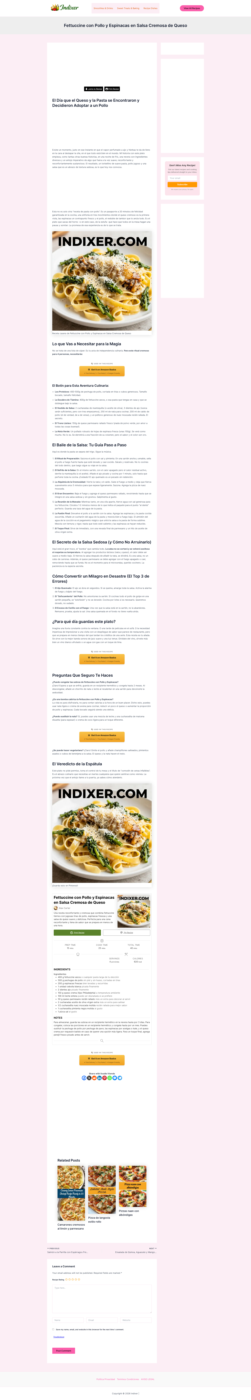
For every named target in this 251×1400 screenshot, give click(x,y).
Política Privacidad (105, 1379)
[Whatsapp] (109, 1078)
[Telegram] (120, 1078)
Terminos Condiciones (128, 1379)
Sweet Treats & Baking (128, 8)
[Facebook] (84, 1078)
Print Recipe (113, 89)
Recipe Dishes (150, 8)
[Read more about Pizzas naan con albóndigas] (132, 1186)
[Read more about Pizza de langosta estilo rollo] (102, 1189)
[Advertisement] (102, 67)
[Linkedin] (99, 1078)
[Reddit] (94, 1078)
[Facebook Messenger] (114, 1078)
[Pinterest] (104, 1078)
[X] (89, 1078)
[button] (192, 8)
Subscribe (182, 184)
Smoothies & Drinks (103, 8)
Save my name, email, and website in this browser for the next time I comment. (90, 1329)
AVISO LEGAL (148, 1379)
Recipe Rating (58, 1280)
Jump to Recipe (95, 89)
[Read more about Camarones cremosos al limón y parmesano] (71, 1193)
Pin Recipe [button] (128, 932)
